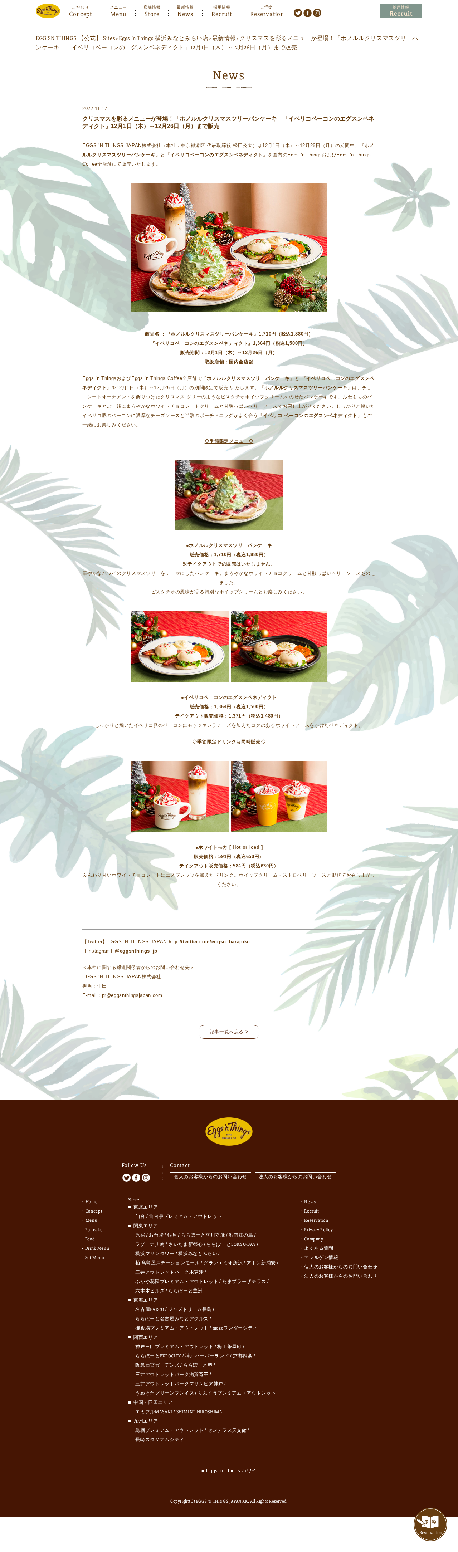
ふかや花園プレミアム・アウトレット (176, 1281)
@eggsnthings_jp (136, 951)
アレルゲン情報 (321, 1257)
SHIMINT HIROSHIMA (199, 1412)
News (185, 13)
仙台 (140, 1216)
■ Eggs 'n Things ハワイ (229, 1470)
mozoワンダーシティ (235, 1328)
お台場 (156, 1235)
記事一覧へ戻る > (229, 1031)
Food (90, 1239)
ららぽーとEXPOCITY (158, 1356)
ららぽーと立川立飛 (203, 1235)
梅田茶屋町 (229, 1347)
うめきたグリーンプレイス (164, 1393)
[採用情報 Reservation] (401, 11)
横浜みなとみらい (197, 1254)
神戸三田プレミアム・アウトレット (174, 1347)
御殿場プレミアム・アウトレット (172, 1328)
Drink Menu (97, 1248)
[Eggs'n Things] (48, 13)
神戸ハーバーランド (207, 1356)
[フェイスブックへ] (307, 12)
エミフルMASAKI (153, 1412)
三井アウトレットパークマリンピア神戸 (179, 1384)
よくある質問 (318, 1248)
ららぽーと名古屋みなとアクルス (172, 1319)
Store (152, 13)
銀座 (172, 1235)
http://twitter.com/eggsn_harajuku (209, 941)
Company (313, 1239)
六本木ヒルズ (150, 1291)
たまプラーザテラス (244, 1281)
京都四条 (243, 1356)
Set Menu (94, 1257)
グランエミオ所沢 (223, 1263)
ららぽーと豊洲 (186, 1291)
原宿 (140, 1235)
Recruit (221, 13)
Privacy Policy (318, 1230)
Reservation (267, 13)
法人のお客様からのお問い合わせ (295, 1176)
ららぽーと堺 (198, 1365)
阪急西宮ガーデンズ (157, 1365)
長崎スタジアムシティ (159, 1440)
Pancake (94, 1230)
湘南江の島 (241, 1235)
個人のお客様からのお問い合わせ (210, 1176)
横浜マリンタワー (154, 1254)
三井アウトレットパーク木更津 (169, 1272)
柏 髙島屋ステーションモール (167, 1263)
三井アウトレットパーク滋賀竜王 (172, 1374)
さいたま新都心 (186, 1244)
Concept (80, 13)
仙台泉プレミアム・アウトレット (185, 1216)
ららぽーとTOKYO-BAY (231, 1244)
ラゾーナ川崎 (150, 1244)
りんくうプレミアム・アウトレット (237, 1393)
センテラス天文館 (227, 1430)
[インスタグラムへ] (317, 12)
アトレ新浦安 (261, 1263)
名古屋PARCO (149, 1309)
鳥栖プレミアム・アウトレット (169, 1430)
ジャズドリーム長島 (190, 1309)
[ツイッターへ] (298, 12)
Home (92, 1202)
